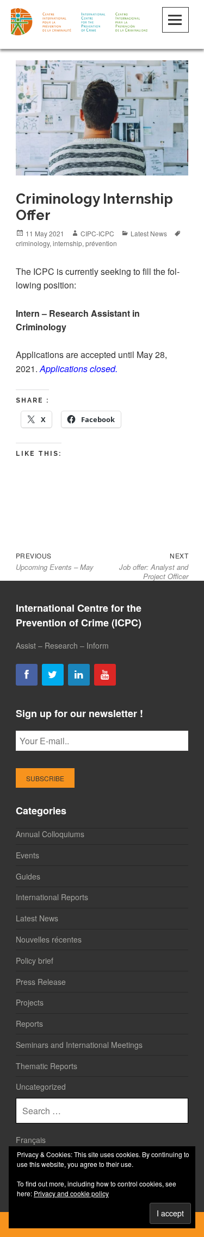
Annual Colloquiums (50, 833)
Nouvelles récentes (49, 939)
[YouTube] (105, 675)
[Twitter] (53, 675)
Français (31, 1139)
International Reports (52, 896)
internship (67, 243)
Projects (30, 1002)
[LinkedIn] (79, 675)
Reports (29, 1023)
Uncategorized (41, 1086)
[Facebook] (27, 675)
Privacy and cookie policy (71, 1193)
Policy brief (34, 960)
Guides (28, 876)
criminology (33, 243)
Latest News (149, 233)
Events (27, 855)
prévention (101, 243)
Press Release (41, 981)
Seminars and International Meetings (79, 1044)
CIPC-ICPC (97, 233)
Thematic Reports (46, 1065)
